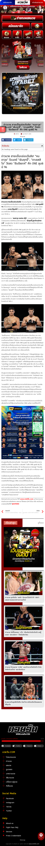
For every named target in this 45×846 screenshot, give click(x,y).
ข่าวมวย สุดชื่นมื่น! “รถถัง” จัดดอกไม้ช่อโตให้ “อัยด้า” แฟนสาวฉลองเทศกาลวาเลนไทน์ (22, 598)
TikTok (8, 806)
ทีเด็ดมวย (9, 785)
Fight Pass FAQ (12, 827)
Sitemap (22, 840)
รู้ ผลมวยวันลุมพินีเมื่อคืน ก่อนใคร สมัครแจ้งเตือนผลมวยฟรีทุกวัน (23, 703)
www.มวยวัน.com (34, 844)
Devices (9, 831)
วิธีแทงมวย (10, 777)
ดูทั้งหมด (41, 522)
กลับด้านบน (41, 837)
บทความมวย (10, 773)
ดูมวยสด (9, 769)
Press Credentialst (13, 835)
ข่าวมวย (22, 136)
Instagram (10, 802)
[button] (6, 139)
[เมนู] (3, 128)
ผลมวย (8, 765)
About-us (9, 823)
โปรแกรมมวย (11, 757)
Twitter (9, 810)
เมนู (3, 131)
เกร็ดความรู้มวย (11, 781)
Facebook (10, 798)
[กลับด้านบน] (41, 835)
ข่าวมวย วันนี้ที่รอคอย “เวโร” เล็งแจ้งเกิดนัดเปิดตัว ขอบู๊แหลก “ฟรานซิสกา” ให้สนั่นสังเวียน (23, 633)
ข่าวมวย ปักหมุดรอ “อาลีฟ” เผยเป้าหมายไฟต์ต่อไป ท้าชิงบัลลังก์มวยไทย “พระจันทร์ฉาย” (23, 668)
